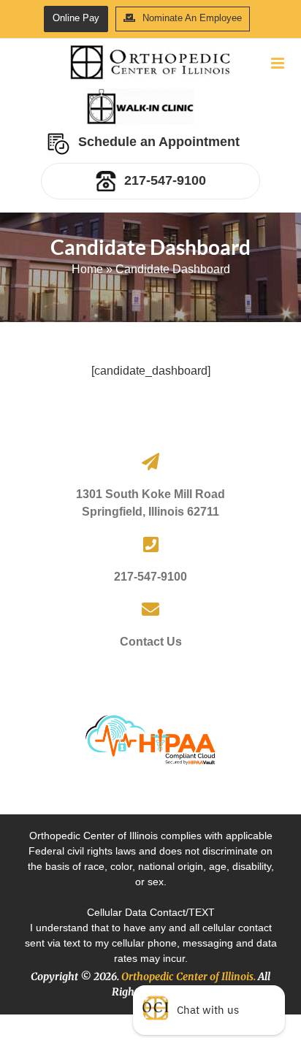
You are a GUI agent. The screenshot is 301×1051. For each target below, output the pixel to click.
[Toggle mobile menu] (278, 63)
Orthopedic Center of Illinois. (188, 976)
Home (87, 269)
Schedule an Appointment (159, 141)
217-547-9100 (165, 180)
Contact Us (151, 641)
